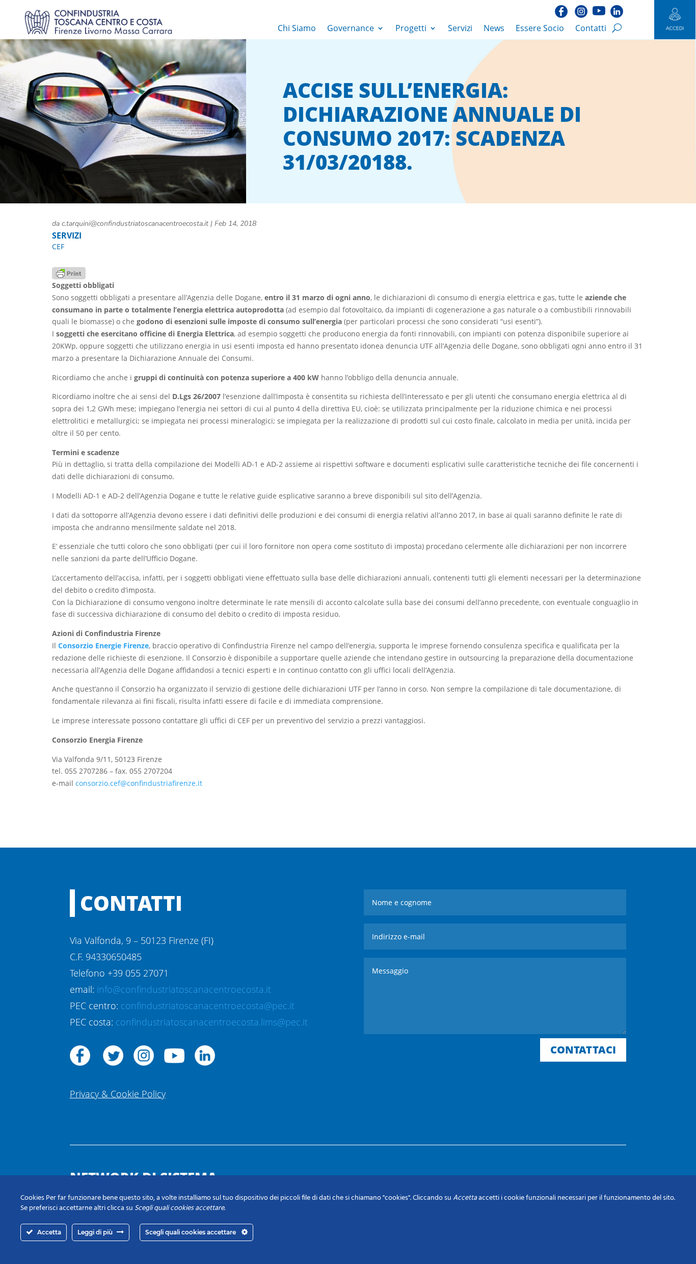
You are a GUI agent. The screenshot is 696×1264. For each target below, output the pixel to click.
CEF (58, 246)
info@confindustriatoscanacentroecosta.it (184, 989)
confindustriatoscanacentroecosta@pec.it (208, 1005)
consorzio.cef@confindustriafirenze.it (138, 783)
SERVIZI (67, 235)
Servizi (460, 28)
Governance (350, 28)
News (494, 28)
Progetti (410, 28)
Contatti (590, 28)
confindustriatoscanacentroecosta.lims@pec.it (212, 1022)
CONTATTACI (583, 1050)
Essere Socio (540, 28)
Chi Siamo (297, 28)
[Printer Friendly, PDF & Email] (69, 272)
